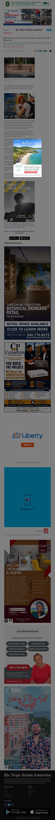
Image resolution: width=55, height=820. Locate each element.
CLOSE (39, 138)
